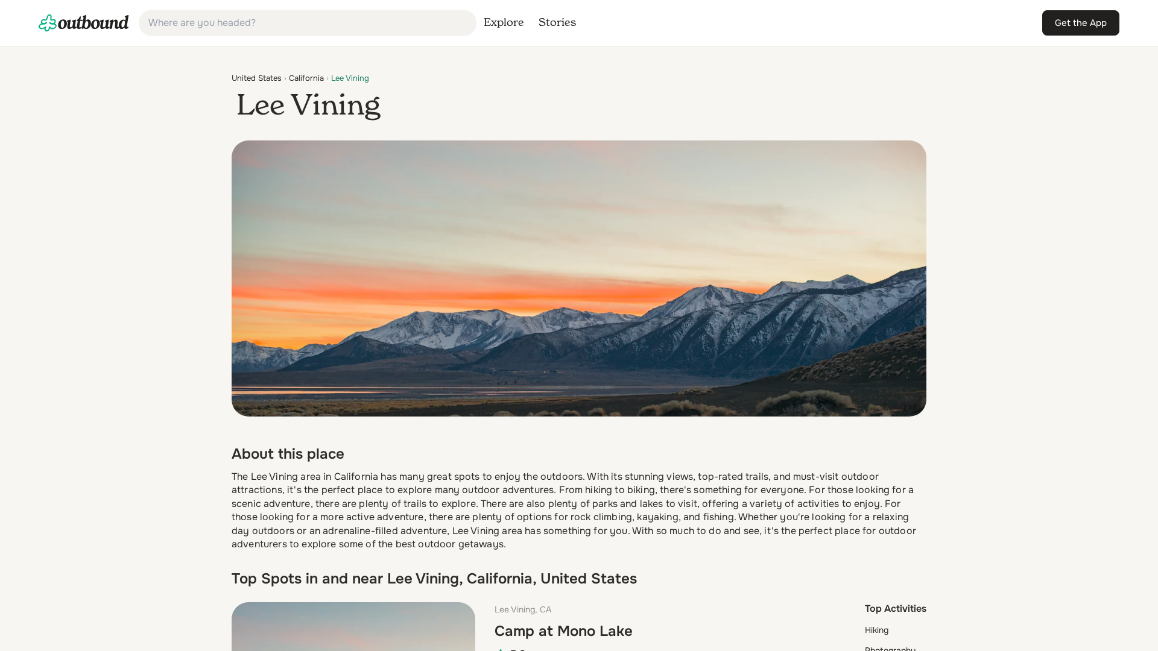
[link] (84, 22)
